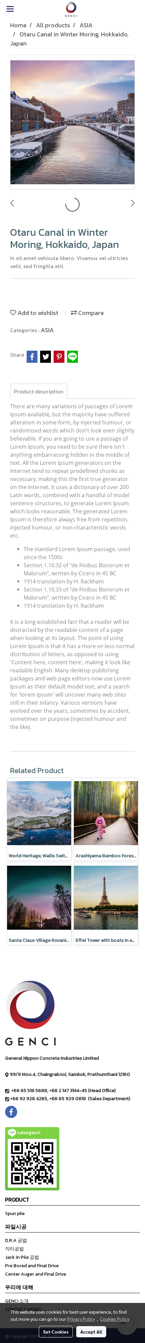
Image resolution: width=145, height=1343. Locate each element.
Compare (90, 312)
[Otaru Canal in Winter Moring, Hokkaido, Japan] (72, 122)
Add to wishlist (37, 312)
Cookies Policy (114, 1319)
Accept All (91, 1332)
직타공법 (14, 1248)
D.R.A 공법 (16, 1240)
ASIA (47, 329)
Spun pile (15, 1213)
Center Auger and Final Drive (35, 1274)
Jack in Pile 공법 (22, 1257)
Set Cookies (55, 1332)
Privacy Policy (81, 1319)
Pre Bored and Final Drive (32, 1265)
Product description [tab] (38, 391)
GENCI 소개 (17, 1301)
